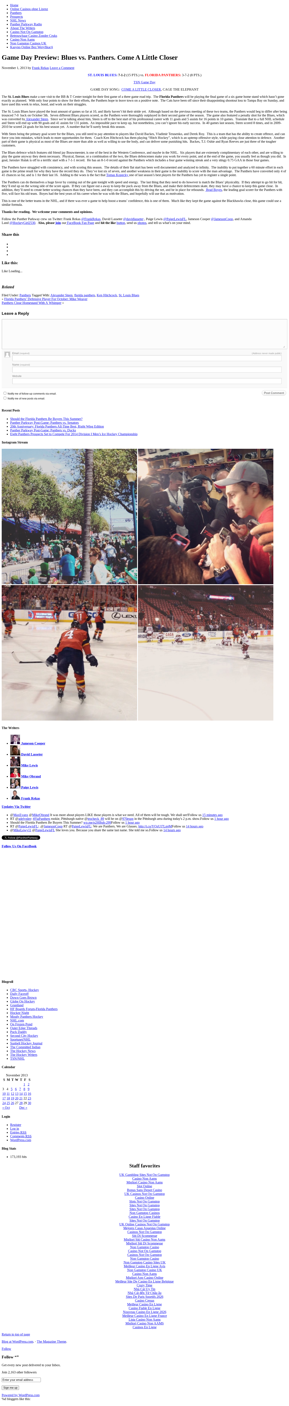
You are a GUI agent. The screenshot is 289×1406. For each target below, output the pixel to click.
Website (17, 376)
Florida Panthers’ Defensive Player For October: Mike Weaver (45, 299)
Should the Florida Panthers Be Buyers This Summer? (46, 419)
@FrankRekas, (91, 219)
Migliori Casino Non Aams (145, 1182)
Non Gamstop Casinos (144, 1213)
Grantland (16, 1005)
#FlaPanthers (41, 818)
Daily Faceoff (19, 994)
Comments (21, 1136)
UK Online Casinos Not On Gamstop (144, 1224)
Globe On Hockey (22, 1001)
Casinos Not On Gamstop (144, 1232)
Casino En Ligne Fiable (144, 1216)
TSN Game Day (144, 82)
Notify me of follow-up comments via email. (32, 393)
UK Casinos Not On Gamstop (144, 1194)
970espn (127, 818)
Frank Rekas (40, 68)
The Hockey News (23, 1051)
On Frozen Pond (21, 1024)
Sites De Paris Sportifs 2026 (144, 1296)
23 (29, 1098)
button (121, 223)
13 (16, 1093)
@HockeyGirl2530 (22, 223)
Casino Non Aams (22, 39)
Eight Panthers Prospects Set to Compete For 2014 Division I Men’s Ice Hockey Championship (74, 434)
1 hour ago (221, 818)
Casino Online (144, 1197)
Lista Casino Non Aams (145, 1319)
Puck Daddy (18, 1032)
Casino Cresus (144, 1300)
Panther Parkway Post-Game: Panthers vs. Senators (44, 422)
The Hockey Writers (23, 1055)
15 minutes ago (212, 815)
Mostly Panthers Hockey (26, 1016)
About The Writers (22, 28)
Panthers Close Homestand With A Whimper (31, 303)
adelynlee (24, 818)
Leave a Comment (62, 68)
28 (21, 1103)
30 (29, 1103)
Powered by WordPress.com (21, 1395)
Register (15, 1125)
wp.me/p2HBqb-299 (97, 822)
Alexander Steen (36, 119)
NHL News (18, 20)
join (58, 223)
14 (21, 1093)
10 (4, 1093)
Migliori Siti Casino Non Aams (144, 1239)
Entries (18, 1132)
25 (8, 1103)
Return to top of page (16, 1334)
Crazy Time (144, 1285)
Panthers (16, 13)
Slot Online (144, 1186)
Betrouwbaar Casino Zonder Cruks (33, 35)
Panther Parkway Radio (26, 24)
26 (12, 1103)
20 (16, 1098)
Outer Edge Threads (23, 1028)
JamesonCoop (53, 826)
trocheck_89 (96, 818)
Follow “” (10, 1357)
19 (12, 1098)
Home (14, 5)
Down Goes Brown (23, 997)
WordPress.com (20, 1140)
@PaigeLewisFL (174, 219)
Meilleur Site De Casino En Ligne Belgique (144, 1281)
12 (12, 1093)
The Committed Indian (25, 1047)
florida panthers (84, 295)
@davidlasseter (133, 219)
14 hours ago (194, 826)
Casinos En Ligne (145, 1327)
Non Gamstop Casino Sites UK (145, 1262)
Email (21, 353)
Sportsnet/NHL (20, 1039)
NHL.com (17, 1020)
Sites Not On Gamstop (144, 1205)
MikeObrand (40, 815)
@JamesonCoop (222, 219)
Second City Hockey (24, 1035)
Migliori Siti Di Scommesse (144, 1243)
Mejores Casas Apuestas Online (144, 1228)
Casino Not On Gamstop (26, 32)
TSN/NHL (17, 1058)
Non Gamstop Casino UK (144, 1270)
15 (25, 1093)
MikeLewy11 (22, 830)
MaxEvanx (20, 815)
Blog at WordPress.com (17, 1341)
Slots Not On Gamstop (144, 1201)
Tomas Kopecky (117, 175)
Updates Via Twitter (16, 806)
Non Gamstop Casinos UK (28, 43)
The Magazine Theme (51, 1341)
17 (4, 1098)
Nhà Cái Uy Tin (144, 1289)
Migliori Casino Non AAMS (144, 1323)
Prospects (16, 16)
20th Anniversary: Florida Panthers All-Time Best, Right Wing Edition (57, 426)
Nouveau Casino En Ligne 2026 (144, 1312)
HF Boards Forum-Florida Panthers (34, 1009)
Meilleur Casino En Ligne (144, 1304)
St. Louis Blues (129, 295)
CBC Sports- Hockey (24, 990)
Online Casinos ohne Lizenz (29, 9)
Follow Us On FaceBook (19, 846)
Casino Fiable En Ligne (144, 1308)
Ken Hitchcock (107, 295)
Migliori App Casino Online (144, 1277)
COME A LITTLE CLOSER (141, 89)
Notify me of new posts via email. (26, 398)
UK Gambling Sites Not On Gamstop (144, 1175)
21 (21, 1098)
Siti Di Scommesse (144, 1236)
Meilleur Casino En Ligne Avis (144, 1266)
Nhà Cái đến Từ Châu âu (144, 1293)
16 (29, 1093)
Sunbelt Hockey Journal (26, 1043)
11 (8, 1093)
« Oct (6, 1107)
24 (4, 1103)
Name (21, 364)
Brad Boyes (213, 190)
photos (142, 223)
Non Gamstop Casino (144, 1247)
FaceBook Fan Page (80, 223)
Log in (14, 1128)
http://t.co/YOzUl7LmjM (155, 826)
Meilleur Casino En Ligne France (144, 1316)
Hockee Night (19, 1013)
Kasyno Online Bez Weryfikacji (31, 47)
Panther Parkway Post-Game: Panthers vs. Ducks (43, 430)
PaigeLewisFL (28, 826)
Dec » (23, 1107)
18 (8, 1098)
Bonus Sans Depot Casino (144, 1190)
